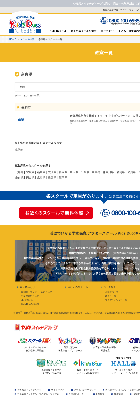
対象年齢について (30, 296)
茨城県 (52, 172)
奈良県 (19, 177)
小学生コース (111, 292)
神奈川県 (108, 172)
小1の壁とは (27, 300)
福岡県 (63, 177)
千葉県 (85, 172)
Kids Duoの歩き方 (30, 304)
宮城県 (30, 172)
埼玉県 (74, 172)
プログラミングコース (116, 300)
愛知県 (132, 172)
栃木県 (63, 172)
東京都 (96, 172)
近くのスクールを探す (83, 30)
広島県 (41, 177)
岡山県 (30, 177)
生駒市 (21, 86)
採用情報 (118, 394)
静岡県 (121, 172)
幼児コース (110, 296)
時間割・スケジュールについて (36, 292)
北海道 (19, 172)
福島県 (41, 172)
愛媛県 (52, 177)
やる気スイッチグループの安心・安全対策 (38, 394)
